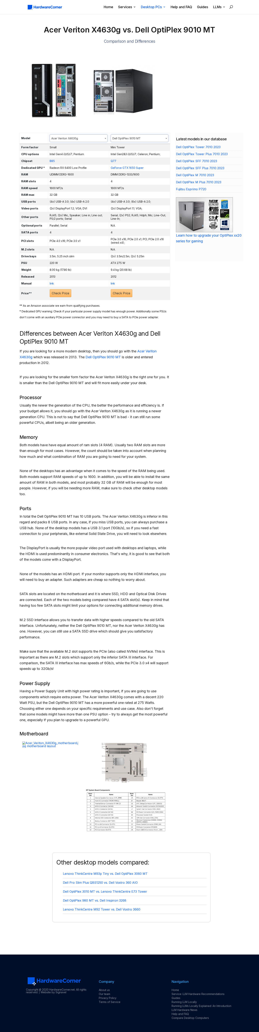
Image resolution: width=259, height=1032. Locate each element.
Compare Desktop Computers (190, 1017)
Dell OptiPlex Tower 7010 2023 (198, 147)
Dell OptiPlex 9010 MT (103, 357)
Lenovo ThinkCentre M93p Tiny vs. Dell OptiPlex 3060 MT (105, 874)
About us (104, 990)
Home (108, 7)
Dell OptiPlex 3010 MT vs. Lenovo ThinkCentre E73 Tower (105, 891)
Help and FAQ (181, 7)
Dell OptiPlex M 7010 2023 (195, 175)
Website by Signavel (53, 992)
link (52, 283)
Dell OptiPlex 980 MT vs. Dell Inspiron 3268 (94, 900)
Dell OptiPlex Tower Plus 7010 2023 (202, 154)
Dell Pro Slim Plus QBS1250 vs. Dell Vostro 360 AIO (100, 882)
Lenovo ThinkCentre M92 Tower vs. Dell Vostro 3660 (101, 909)
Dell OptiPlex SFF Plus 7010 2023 (200, 168)
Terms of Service (109, 1002)
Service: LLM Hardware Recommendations (198, 994)
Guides (202, 7)
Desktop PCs (151, 7)
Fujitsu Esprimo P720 (191, 189)
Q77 (113, 161)
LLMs (217, 7)
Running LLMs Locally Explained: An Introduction (201, 1006)
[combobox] (79, 138)
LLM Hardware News (184, 1009)
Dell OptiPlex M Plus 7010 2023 (198, 182)
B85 (52, 161)
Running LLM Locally (184, 1002)
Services (125, 7)
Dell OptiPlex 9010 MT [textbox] (126, 138)
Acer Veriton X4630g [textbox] (64, 138)
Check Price (60, 293)
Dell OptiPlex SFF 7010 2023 (196, 161)
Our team (104, 994)
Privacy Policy (107, 998)
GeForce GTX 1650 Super (127, 167)
